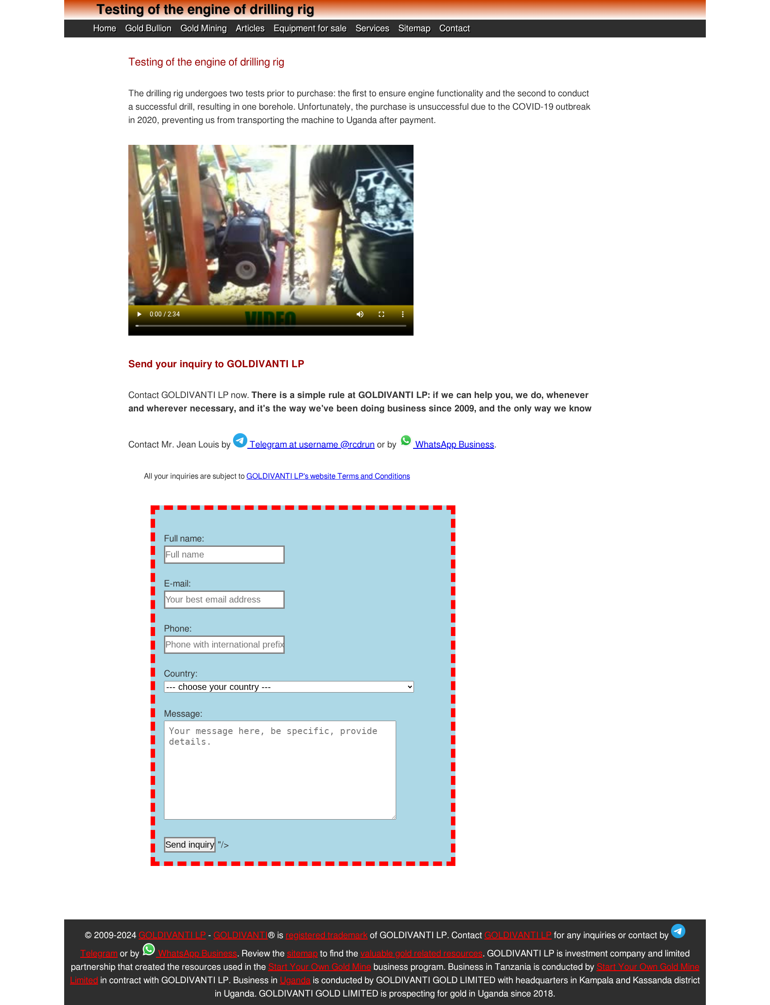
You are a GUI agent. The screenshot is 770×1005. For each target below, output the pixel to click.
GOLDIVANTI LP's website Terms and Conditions (328, 476)
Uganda (295, 980)
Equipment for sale (310, 28)
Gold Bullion (148, 28)
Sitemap (414, 28)
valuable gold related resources (421, 953)
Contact (454, 28)
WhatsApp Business (453, 444)
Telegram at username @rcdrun (311, 444)
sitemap (302, 953)
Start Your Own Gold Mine (319, 967)
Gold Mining (203, 28)
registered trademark (327, 935)
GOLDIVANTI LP (172, 935)
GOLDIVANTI (240, 935)
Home (104, 28)
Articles (250, 28)
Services (372, 28)
